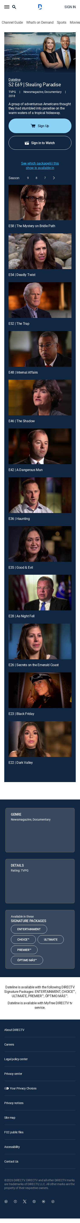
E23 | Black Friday (21, 713)
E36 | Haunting (19, 518)
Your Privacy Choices (23, 1088)
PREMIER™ (24, 950)
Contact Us (11, 1161)
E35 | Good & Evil (21, 567)
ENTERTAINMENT (29, 929)
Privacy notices (13, 1103)
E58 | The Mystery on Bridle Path (32, 225)
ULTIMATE (50, 939)
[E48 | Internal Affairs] (40, 349)
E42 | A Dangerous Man (25, 469)
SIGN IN (70, 7)
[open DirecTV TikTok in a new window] (53, 1201)
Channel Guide (12, 22)
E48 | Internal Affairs (23, 372)
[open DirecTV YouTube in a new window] (43, 1201)
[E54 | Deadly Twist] (40, 251)
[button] (6, 6)
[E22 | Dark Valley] (40, 739)
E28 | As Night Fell (22, 616)
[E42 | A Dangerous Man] (40, 446)
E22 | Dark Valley (21, 762)
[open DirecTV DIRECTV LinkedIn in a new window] (6, 1201)
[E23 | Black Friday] (40, 690)
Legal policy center (16, 1059)
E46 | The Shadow (22, 421)
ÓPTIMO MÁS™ (27, 960)
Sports (61, 22)
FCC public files (13, 1132)
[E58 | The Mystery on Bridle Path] (40, 202)
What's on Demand (40, 22)
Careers (9, 1044)
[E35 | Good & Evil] (40, 544)
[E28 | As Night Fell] (40, 592)
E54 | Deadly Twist (22, 274)
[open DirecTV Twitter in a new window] (24, 1201)
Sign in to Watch (43, 142)
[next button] (53, 178)
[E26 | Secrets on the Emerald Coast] (40, 641)
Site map (9, 1117)
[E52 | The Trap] (40, 300)
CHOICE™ (23, 939)
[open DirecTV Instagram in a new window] (34, 1201)
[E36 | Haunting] (40, 495)
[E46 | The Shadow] (40, 397)
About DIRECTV (14, 1030)
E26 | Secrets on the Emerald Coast (34, 664)
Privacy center (13, 1074)
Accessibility (12, 1147)
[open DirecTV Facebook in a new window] (15, 1201)
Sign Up (43, 125)
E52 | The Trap (19, 323)
